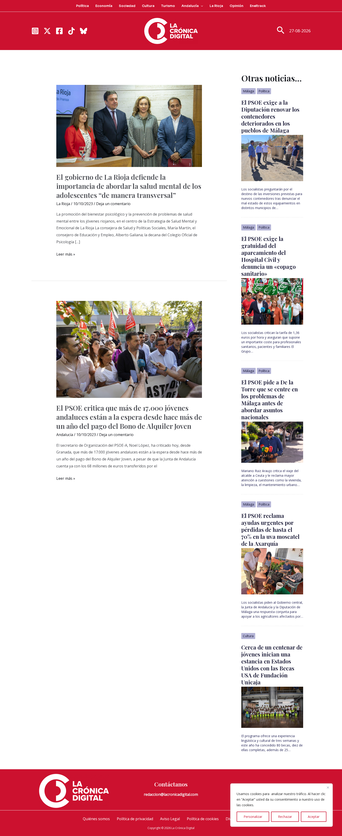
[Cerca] (328, 787)
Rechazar (285, 816)
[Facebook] (59, 31)
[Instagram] (35, 31)
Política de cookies (203, 818)
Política (82, 6)
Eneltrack (258, 6)
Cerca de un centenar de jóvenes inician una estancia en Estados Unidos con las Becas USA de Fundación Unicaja (271, 664)
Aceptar (313, 816)
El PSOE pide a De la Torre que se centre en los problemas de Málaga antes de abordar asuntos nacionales (269, 399)
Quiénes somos (96, 818)
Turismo (168, 6)
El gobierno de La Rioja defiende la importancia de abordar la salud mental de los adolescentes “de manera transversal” (128, 186)
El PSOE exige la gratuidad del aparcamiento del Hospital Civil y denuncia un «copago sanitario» (268, 256)
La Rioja (216, 6)
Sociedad (127, 6)
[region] (281, 805)
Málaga (248, 91)
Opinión (236, 6)
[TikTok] (71, 31)
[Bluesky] (83, 31)
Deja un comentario (113, 203)
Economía (103, 6)
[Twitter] (47, 31)
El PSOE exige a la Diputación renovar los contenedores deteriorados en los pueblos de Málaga (270, 116)
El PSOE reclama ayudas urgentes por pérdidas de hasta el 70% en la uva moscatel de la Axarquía (270, 529)
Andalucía (190, 6)
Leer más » (65, 254)
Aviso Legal (170, 818)
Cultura (148, 6)
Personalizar (253, 816)
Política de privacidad (135, 818)
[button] (201, 6)
